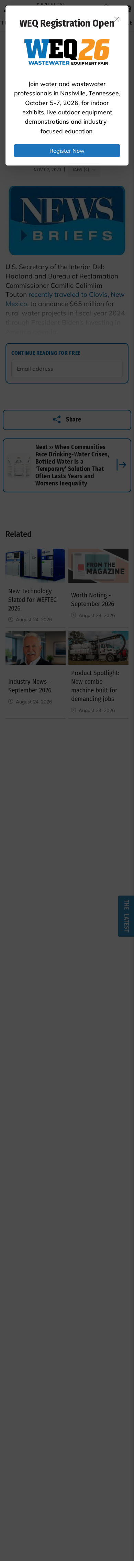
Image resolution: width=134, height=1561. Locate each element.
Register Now (67, 150)
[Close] (117, 19)
